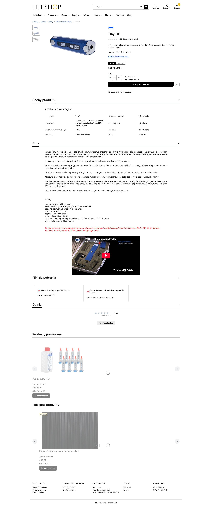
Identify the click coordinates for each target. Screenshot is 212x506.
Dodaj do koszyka (140, 84)
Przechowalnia (38, 492)
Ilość (110, 73)
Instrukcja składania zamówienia (106, 492)
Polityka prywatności (101, 490)
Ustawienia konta (39, 490)
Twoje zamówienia (39, 487)
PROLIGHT (157, 487)
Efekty (51, 22)
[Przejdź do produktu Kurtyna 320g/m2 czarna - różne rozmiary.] (70, 430)
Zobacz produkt (41, 396)
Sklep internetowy (105, 503)
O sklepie (127, 487)
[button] (146, 7)
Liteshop (35, 22)
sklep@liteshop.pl (110, 228)
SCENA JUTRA (159, 490)
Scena (43, 22)
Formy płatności (69, 487)
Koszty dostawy (69, 490)
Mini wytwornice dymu (64, 22)
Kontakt (126, 490)
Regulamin (97, 487)
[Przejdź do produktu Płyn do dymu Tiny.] (63, 358)
